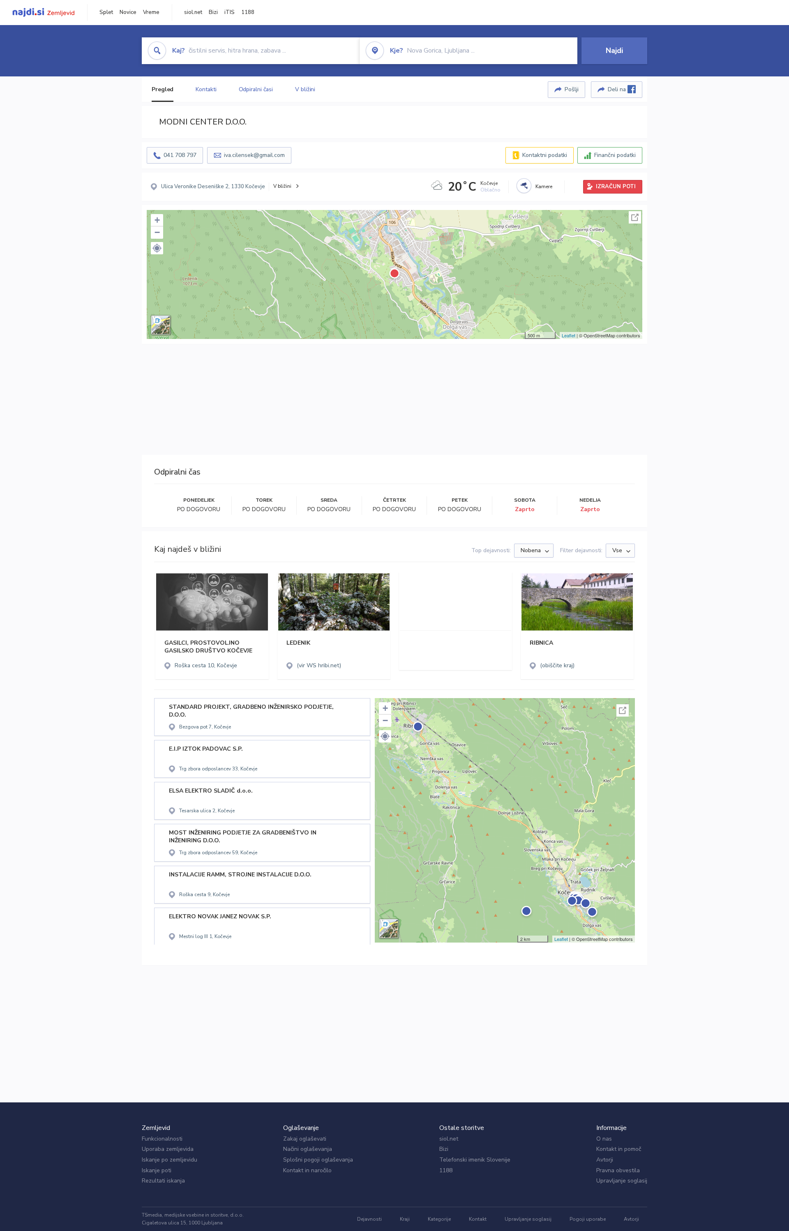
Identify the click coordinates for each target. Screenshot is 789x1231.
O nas (604, 1139)
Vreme (151, 12)
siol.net (193, 12)
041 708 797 (180, 155)
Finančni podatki (615, 155)
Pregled (162, 89)
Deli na (618, 89)
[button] (157, 248)
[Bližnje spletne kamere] (524, 185)
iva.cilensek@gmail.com (254, 155)
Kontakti (206, 89)
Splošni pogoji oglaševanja (318, 1160)
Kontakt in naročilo (307, 1170)
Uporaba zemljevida (168, 1149)
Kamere (543, 186)
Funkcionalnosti (162, 1139)
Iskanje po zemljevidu (169, 1160)
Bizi (213, 12)
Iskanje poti (156, 1170)
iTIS (229, 12)
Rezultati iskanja (163, 1181)
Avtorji (604, 1160)
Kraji (405, 1219)
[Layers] (161, 325)
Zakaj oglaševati (304, 1139)
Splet (106, 12)
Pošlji (572, 89)
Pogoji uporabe (588, 1219)
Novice (128, 12)
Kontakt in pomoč (618, 1149)
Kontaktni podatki (544, 155)
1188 (247, 12)
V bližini (305, 89)
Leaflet (568, 335)
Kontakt (478, 1219)
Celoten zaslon (635, 217)
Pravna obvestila (618, 1170)
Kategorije (439, 1219)
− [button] (157, 232)
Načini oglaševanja (307, 1149)
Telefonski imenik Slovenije (474, 1160)
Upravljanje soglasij (621, 1181)
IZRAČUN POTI (616, 186)
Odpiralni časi (256, 89)
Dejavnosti (369, 1219)
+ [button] (157, 220)
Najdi (614, 50)
